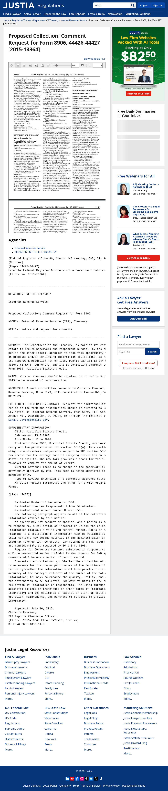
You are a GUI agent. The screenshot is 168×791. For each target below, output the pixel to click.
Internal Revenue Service (74, 20)
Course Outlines (133, 678)
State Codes (51, 718)
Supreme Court (14, 728)
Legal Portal (50, 785)
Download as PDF (94, 58)
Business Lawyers (16, 667)
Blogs (127, 688)
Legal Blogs (91, 718)
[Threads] (86, 779)
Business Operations (97, 667)
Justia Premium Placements (140, 723)
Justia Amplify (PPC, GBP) (139, 738)
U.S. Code (10, 718)
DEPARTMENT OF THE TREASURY (36, 252)
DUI (46, 678)
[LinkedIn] (67, 779)
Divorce (49, 672)
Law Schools (77, 14)
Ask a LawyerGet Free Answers (133, 299)
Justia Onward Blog (135, 743)
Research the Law (55, 14)
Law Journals (131, 683)
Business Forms (94, 723)
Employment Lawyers (18, 678)
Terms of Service (91, 785)
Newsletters (115, 14)
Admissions (130, 667)
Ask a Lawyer (32, 14)
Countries (90, 744)
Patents (89, 734)
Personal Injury (53, 693)
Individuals (52, 657)
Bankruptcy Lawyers (17, 662)
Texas (48, 744)
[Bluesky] (91, 779)
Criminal (49, 667)
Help (76, 785)
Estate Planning (54, 683)
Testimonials (131, 748)
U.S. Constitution (15, 713)
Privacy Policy (111, 785)
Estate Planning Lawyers (20, 683)
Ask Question (138, 318)
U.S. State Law (54, 708)
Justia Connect (31, 785)
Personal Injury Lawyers (20, 693)
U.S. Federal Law (17, 708)
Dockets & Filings (15, 744)
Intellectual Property (96, 678)
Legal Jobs (90, 713)
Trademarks (91, 739)
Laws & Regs (96, 14)
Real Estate (91, 688)
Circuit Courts (13, 734)
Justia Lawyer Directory (138, 718)
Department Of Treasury (46, 20)
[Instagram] (82, 779)
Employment (91, 672)
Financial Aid (131, 672)
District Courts (14, 739)
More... (9, 699)
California (50, 728)
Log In (143, 5)
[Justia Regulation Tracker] (18, 5)
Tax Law (89, 693)
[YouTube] (72, 779)
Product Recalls (93, 728)
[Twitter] (96, 779)
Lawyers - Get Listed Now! (138, 363)
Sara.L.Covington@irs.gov (28, 419)
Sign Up (157, 5)
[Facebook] (77, 779)
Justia (6, 20)
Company (65, 785)
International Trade (96, 683)
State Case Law (53, 723)
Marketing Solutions (138, 14)
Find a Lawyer (12, 14)
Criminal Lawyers (15, 672)
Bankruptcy (51, 662)
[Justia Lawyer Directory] (101, 779)
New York (50, 739)
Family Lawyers (14, 688)
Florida (48, 734)
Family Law (51, 688)
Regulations (12, 723)
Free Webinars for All (136, 176)
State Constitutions (56, 713)
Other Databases (96, 708)
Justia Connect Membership (141, 713)
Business (90, 657)
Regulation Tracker (21, 20)
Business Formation (96, 662)
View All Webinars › (138, 257)
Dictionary (130, 662)
